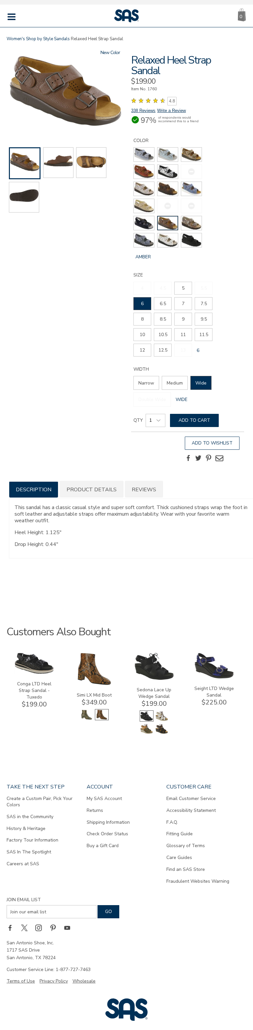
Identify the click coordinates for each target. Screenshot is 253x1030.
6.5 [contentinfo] (163, 303)
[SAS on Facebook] (12, 927)
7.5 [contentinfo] (204, 303)
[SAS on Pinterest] (55, 927)
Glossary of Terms (185, 846)
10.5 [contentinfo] (162, 334)
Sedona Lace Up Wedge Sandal (154, 693)
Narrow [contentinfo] (146, 383)
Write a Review (171, 110)
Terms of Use (21, 981)
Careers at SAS (23, 864)
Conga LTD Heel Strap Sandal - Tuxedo (34, 690)
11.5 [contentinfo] (203, 334)
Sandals (62, 39)
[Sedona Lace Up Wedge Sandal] (154, 678)
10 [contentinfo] (142, 334)
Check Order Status (107, 834)
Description (33, 489)
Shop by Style (39, 39)
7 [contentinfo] (183, 303)
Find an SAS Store (185, 869)
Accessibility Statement (191, 810)
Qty (138, 420)
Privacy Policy (54, 981)
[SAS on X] (26, 927)
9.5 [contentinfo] (204, 319)
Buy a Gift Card (103, 846)
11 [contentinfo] (183, 334)
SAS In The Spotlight (29, 852)
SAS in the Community (30, 817)
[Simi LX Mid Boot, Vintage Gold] (87, 719)
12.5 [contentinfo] (162, 350)
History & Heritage (26, 828)
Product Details (92, 489)
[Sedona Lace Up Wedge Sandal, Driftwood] (162, 720)
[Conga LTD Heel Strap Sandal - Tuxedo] (34, 673)
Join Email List (24, 900)
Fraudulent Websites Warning (197, 881)
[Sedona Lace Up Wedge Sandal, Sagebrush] (147, 733)
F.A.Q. (172, 822)
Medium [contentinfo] (175, 383)
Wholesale (84, 981)
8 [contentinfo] (142, 319)
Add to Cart (194, 420)
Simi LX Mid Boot (94, 695)
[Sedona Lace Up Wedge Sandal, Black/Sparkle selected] (147, 720)
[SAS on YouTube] (69, 927)
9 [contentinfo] (183, 319)
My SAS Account (104, 798)
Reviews (144, 489)
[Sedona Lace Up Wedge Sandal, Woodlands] (162, 733)
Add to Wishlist (212, 443)
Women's (16, 39)
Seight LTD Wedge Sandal (214, 691)
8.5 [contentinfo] (163, 319)
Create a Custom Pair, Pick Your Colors (39, 801)
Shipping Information (108, 822)
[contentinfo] (144, 154)
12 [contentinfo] (142, 350)
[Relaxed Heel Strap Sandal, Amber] (65, 91)
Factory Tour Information (32, 840)
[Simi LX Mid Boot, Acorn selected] (102, 719)
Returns (95, 810)
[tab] (33, 489)
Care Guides (179, 857)
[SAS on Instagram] (40, 927)
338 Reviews (143, 110)
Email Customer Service (191, 798)
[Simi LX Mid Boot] (94, 684)
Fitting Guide (179, 834)
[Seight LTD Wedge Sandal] (214, 677)
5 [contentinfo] (183, 288)
